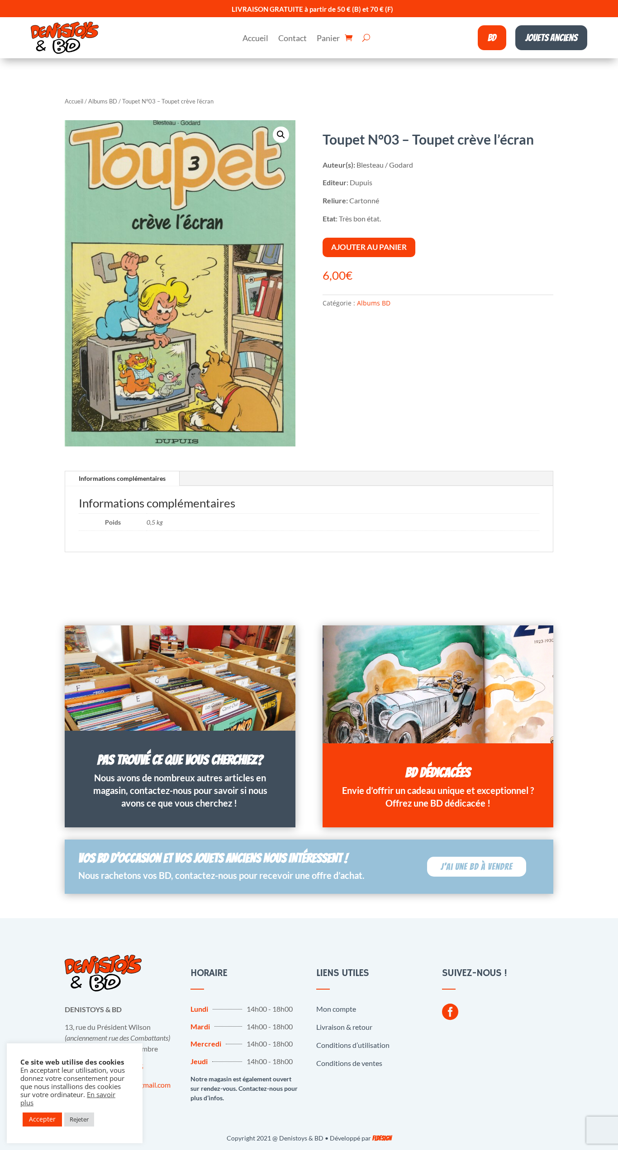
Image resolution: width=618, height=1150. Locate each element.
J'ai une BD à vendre (477, 867)
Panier (328, 39)
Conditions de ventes (349, 1063)
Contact (292, 39)
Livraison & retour (344, 1027)
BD (492, 38)
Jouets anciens (551, 38)
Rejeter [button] (79, 1119)
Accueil (255, 39)
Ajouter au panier (369, 247)
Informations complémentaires (122, 478)
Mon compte (336, 1008)
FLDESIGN (381, 1138)
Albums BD (102, 101)
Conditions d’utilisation (353, 1045)
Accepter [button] (42, 1119)
